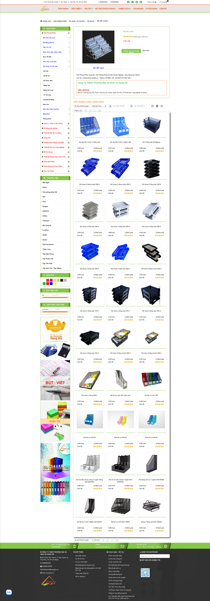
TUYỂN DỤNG (151, 9)
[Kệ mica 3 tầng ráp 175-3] (152, 295)
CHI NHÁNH (138, 9)
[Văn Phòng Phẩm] (55, 338)
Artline (44, 216)
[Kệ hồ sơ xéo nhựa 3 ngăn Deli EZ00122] (121, 464)
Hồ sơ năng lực (80, 576)
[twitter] (137, 2)
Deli (43, 197)
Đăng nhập (151, 2)
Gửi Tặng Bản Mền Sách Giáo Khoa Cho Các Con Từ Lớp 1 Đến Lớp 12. (121, 597)
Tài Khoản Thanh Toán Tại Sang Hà (119, 590)
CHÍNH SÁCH (124, 9)
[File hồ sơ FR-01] (152, 419)
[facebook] (128, 2)
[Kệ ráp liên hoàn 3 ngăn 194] (121, 126)
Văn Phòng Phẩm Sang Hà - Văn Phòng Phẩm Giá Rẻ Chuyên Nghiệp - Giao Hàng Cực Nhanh (108, 75)
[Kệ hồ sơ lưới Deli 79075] (121, 506)
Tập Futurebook (47, 244)
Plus (44, 201)
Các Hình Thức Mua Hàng (116, 587)
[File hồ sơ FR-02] (121, 419)
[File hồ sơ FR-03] (90, 419)
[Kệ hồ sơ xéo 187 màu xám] (121, 379)
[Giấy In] (55, 421)
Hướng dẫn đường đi (115, 574)
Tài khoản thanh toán (115, 584)
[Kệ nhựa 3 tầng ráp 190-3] (121, 209)
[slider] (127, 36)
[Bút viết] (55, 380)
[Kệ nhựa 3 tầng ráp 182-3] (90, 251)
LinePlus (45, 230)
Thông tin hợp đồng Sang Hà (117, 593)
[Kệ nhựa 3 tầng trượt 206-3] (90, 167)
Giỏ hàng (163, 2)
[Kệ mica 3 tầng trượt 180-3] (152, 253)
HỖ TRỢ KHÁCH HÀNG (105, 9)
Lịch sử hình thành (81, 562)
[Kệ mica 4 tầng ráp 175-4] (121, 295)
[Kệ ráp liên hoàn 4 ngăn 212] (90, 126)
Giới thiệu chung (80, 556)
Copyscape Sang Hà (81, 573)
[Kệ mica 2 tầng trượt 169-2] (152, 337)
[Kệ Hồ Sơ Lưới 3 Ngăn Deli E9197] (90, 506)
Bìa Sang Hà (46, 225)
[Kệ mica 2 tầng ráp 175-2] (90, 337)
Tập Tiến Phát (47, 263)
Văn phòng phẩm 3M (49, 192)
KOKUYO (45, 211)
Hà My (44, 235)
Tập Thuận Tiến (47, 259)
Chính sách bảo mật (114, 562)
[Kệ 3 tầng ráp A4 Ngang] (152, 124)
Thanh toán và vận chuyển (116, 577)
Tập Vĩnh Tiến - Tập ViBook (51, 268)
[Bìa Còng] (55, 472)
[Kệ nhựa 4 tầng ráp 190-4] (90, 210)
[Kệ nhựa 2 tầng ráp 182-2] (121, 251)
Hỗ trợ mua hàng (113, 571)
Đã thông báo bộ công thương (84, 565)
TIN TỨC (88, 9)
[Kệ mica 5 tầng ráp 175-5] (90, 295)
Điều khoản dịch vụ (114, 568)
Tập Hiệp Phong (48, 254)
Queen (44, 240)
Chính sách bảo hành (115, 556)
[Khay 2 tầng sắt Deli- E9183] (152, 506)
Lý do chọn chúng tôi (115, 559)
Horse (44, 187)
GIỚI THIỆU (76, 9)
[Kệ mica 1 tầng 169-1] (90, 379)
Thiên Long (46, 249)
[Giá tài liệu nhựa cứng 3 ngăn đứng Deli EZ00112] (90, 464)
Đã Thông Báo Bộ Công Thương (118, 565)
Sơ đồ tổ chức (80, 559)
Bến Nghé (45, 182)
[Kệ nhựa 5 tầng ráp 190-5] (152, 168)
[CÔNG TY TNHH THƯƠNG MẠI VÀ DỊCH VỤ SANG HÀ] (49, 8)
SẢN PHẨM (63, 9)
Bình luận (146, 50)
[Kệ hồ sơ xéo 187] (152, 379)
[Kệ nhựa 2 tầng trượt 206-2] (121, 168)
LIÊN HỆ (163, 9)
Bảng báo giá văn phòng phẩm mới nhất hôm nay (88, 569)
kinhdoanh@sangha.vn (90, 78)
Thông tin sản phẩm (131, 51)
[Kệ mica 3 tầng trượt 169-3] (121, 337)
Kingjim (45, 206)
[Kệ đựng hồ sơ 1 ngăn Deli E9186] (152, 464)
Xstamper (45, 220)
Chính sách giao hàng (115, 580)
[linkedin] (141, 2)
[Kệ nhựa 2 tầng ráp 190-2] (152, 210)
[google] (132, 2)
